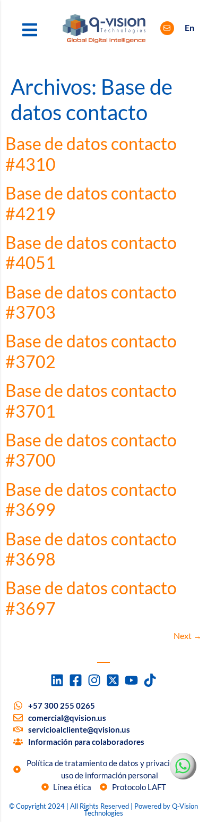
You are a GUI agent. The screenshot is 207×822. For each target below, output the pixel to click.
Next (188, 635)
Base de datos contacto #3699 (91, 499)
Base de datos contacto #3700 (91, 449)
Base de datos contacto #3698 (91, 548)
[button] (30, 30)
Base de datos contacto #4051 (91, 252)
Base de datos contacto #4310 (91, 153)
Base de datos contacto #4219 (91, 202)
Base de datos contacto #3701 (91, 400)
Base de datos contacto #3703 (91, 301)
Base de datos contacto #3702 (91, 350)
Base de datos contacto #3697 (91, 597)
